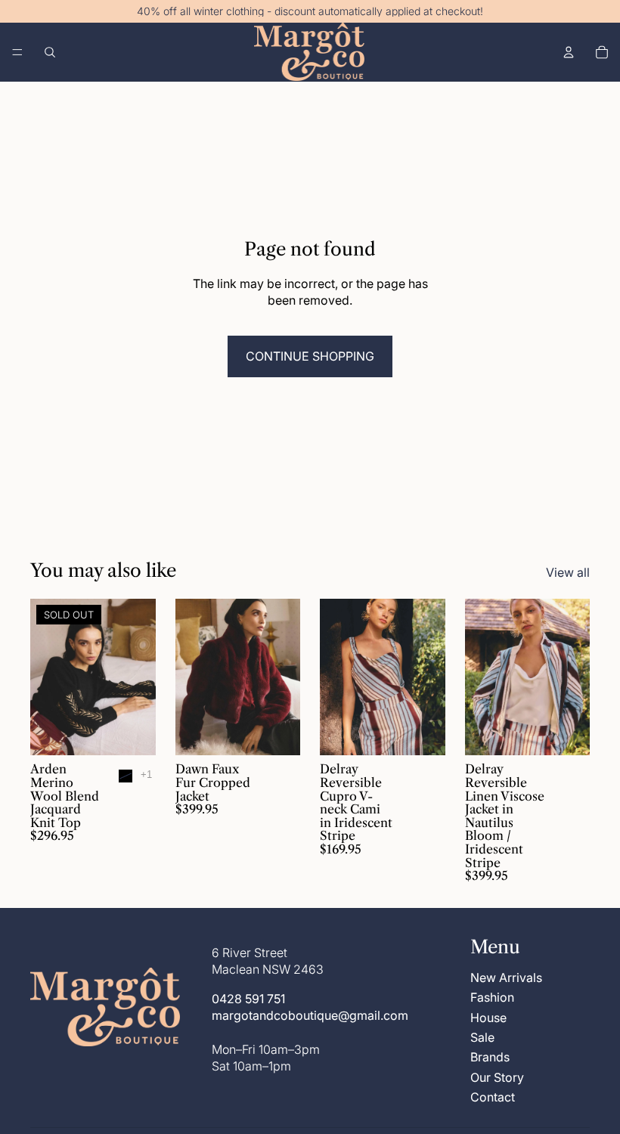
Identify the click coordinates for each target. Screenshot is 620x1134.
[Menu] (17, 52)
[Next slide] (139, 677)
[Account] (568, 52)
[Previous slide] (47, 677)
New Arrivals (506, 977)
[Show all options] (146, 774)
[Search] (50, 52)
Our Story (497, 1077)
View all (568, 572)
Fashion (492, 997)
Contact (492, 1097)
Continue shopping (310, 356)
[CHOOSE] (276, 732)
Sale (482, 1037)
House (488, 1017)
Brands (490, 1057)
